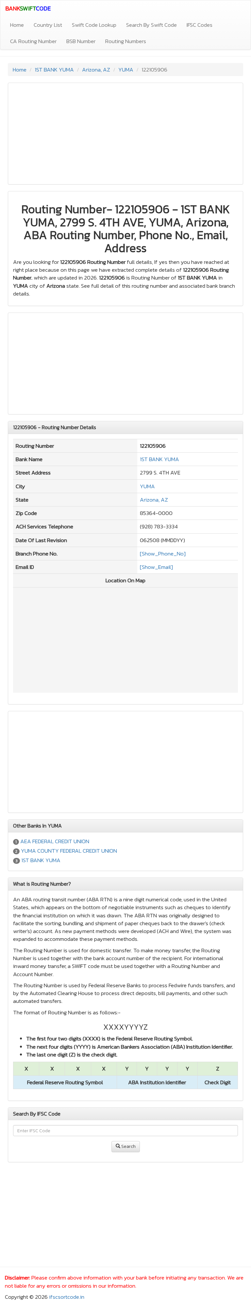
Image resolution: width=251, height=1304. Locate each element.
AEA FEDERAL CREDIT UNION (54, 841)
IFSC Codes (199, 25)
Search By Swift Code (151, 25)
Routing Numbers (125, 41)
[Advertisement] (125, 133)
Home (17, 25)
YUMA (125, 69)
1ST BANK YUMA (54, 69)
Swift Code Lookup (94, 25)
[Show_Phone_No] (163, 553)
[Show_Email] (156, 567)
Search (128, 1146)
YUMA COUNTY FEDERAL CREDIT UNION (69, 850)
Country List (48, 25)
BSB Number (80, 41)
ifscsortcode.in (66, 1297)
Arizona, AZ (96, 69)
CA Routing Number (33, 41)
